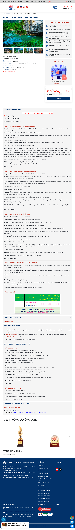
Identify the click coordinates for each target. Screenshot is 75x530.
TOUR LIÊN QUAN (12, 451)
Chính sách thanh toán (43, 468)
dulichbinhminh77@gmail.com (10, 470)
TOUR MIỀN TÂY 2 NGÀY (44, 490)
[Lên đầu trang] (72, 514)
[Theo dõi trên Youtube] (57, 469)
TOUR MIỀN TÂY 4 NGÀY (44, 496)
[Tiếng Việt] (18, 7)
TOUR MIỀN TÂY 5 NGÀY (44, 498)
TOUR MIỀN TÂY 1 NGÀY (44, 488)
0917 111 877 (10, 469)
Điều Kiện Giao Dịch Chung (44, 482)
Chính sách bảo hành (43, 471)
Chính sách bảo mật (43, 473)
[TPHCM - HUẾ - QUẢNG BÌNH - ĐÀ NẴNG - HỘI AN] (23, 33)
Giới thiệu (40, 465)
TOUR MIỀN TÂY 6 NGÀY (44, 501)
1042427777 (15, 410)
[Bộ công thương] (44, 509)
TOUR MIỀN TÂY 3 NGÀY (44, 493)
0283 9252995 (17, 469)
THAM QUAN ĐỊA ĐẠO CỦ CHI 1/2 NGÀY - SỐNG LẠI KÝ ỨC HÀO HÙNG (17, 524)
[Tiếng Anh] (21, 7)
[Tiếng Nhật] (24, 7)
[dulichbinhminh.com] (11, 7)
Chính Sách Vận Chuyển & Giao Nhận (45, 479)
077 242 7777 (58, 83)
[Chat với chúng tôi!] (72, 526)
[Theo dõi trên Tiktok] (60, 469)
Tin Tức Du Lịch (42, 485)
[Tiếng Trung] (27, 7)
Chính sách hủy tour (43, 476)
